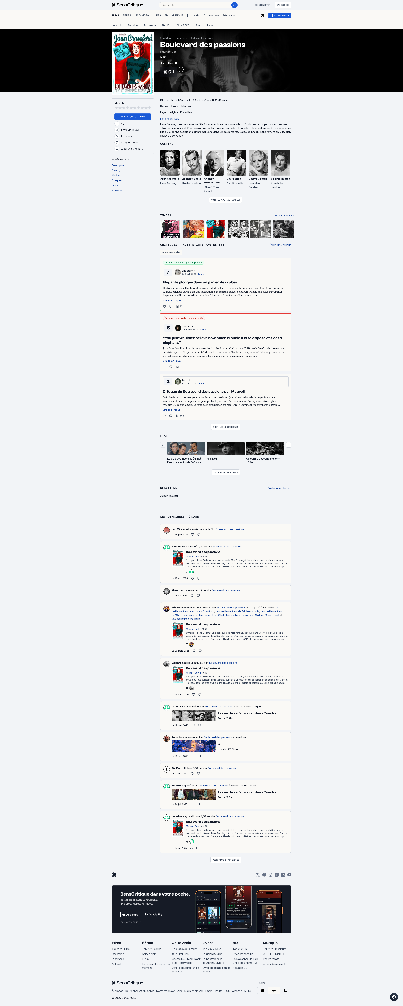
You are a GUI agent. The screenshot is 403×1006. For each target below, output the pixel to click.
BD (235, 943)
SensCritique (166, 38)
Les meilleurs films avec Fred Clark (203, 615)
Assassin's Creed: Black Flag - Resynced (186, 960)
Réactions (168, 488)
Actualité (117, 964)
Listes (165, 436)
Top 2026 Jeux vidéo (185, 948)
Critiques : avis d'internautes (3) (192, 245)
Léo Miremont (180, 529)
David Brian (234, 178)
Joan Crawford (169, 178)
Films (177, 38)
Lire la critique (172, 300)
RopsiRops (178, 737)
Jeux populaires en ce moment (185, 969)
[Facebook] (264, 875)
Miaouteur (178, 590)
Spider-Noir (149, 954)
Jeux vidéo (181, 943)
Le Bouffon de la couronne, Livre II (213, 960)
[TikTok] (277, 875)
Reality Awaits (271, 959)
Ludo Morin (179, 706)
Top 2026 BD (241, 948)
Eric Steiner (188, 270)
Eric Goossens (181, 607)
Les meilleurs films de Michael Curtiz (237, 611)
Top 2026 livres (211, 948)
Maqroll (186, 380)
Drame (185, 38)
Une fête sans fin (243, 954)
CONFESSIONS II (273, 954)
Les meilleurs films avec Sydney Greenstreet (252, 615)
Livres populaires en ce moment (216, 969)
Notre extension (165, 990)
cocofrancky (180, 816)
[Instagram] (270, 875)
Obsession (118, 954)
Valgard (176, 662)
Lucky (145, 959)
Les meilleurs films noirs (186, 618)
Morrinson (188, 326)
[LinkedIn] (283, 875)
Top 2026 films (121, 948)
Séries (147, 943)
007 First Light (180, 954)
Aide (179, 990)
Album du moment (274, 964)
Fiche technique (169, 118)
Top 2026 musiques (274, 948)
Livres (207, 943)
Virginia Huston (280, 178)
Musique (270, 943)
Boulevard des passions (202, 38)
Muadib (176, 785)
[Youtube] (289, 875)
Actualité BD (240, 967)
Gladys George (258, 178)
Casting (166, 144)
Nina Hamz (178, 546)
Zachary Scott (191, 178)
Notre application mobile (139, 990)
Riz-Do (176, 768)
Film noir (186, 106)
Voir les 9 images (284, 215)
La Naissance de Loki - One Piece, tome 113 (246, 960)
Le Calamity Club (212, 954)
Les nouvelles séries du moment (156, 965)
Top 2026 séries (151, 948)
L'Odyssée (118, 959)
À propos (117, 990)
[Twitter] (258, 875)
